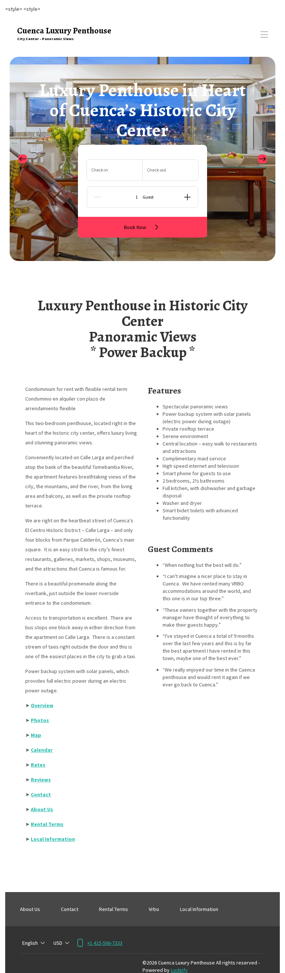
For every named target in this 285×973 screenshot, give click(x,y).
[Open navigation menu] (264, 34)
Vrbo (154, 909)
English (30, 943)
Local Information (199, 909)
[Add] (187, 197)
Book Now (135, 227)
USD (57, 943)
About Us (30, 909)
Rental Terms (113, 909)
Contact (69, 909)
